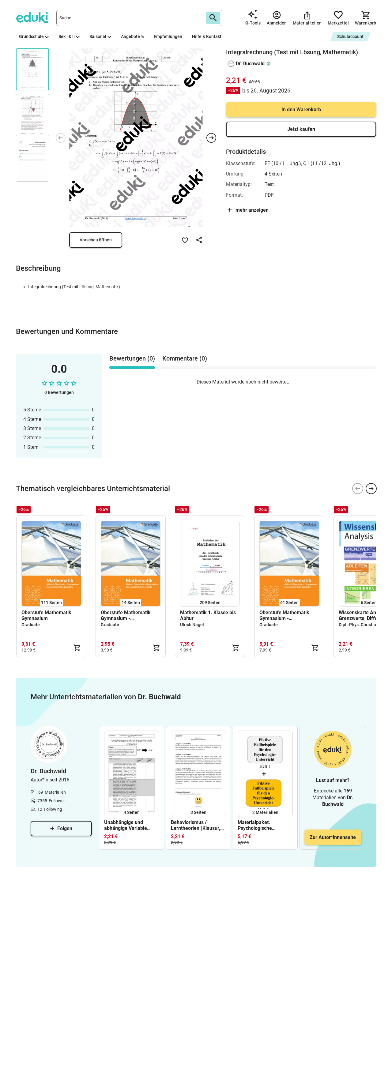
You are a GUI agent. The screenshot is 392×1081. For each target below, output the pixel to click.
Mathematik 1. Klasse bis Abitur (208, 615)
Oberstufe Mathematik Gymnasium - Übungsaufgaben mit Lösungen (284, 615)
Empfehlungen (168, 36)
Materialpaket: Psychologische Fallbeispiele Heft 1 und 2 (264, 825)
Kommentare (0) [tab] (184, 358)
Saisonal (97, 36)
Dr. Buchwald (250, 63)
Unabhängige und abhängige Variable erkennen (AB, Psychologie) (125, 825)
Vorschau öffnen (96, 239)
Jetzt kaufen (301, 129)
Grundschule (31, 36)
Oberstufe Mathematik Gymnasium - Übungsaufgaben (126, 615)
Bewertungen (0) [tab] (132, 358)
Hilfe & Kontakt (206, 36)
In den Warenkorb (301, 109)
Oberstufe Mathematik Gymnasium (46, 615)
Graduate (30, 624)
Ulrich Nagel (192, 624)
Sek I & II (66, 36)
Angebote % (132, 36)
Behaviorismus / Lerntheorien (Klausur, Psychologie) (195, 825)
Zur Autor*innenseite (333, 837)
